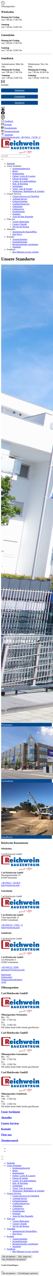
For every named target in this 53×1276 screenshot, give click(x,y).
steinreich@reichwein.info (13, 970)
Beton (15, 171)
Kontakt (10, 1236)
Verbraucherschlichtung (11, 979)
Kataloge (16, 214)
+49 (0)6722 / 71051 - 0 (12, 925)
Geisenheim (19, 96)
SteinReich (19, 103)
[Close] (2, 1271)
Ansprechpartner (19, 239)
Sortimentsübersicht (21, 168)
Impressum (6, 974)
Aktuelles (11, 1229)
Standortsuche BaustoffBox (24, 232)
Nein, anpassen (24, 1256)
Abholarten (17, 206)
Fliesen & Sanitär (20, 178)
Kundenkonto (18, 211)
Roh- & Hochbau (20, 184)
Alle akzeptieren (8, 1256)
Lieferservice (18, 209)
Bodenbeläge (18, 173)
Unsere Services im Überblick (25, 196)
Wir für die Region (20, 227)
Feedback (11, 1249)
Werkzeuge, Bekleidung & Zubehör (28, 191)
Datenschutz (6, 977)
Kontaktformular (19, 242)
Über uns (11, 1218)
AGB (3, 982)
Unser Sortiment (14, 1165)
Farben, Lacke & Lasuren (23, 176)
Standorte (16, 247)
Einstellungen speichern (28, 1273)
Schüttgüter (17, 186)
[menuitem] (7, 121)
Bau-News (17, 234)
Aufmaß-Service (19, 199)
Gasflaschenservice (21, 204)
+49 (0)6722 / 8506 (10, 967)
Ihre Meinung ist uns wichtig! (25, 252)
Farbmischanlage (20, 201)
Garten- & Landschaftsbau (24, 181)
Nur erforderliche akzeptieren (14, 1259)
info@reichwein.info (10, 137)
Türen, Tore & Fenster (22, 189)
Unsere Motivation (20, 221)
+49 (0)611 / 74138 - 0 (30, 137)
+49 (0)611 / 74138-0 (10, 883)
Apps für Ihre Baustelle (22, 216)
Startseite (11, 163)
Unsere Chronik (19, 224)
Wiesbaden (19, 90)
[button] (2, 159)
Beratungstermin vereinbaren (25, 244)
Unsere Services (14, 1193)
